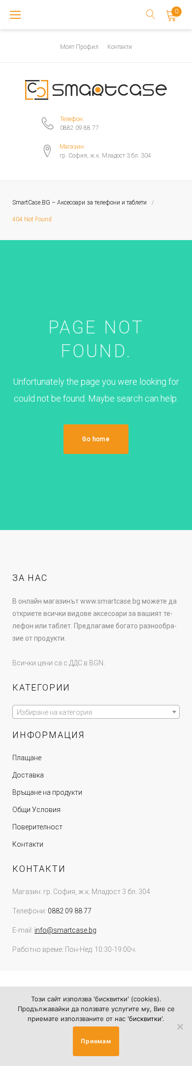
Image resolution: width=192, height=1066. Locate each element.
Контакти (119, 46)
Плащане (26, 758)
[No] (180, 1026)
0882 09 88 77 (79, 127)
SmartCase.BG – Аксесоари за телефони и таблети (79, 202)
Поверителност (37, 827)
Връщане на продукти (47, 792)
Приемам (96, 1041)
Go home (95, 439)
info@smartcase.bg (65, 930)
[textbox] (96, 712)
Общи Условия (36, 810)
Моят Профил (79, 46)
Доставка (28, 775)
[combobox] (96, 712)
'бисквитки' (145, 1019)
